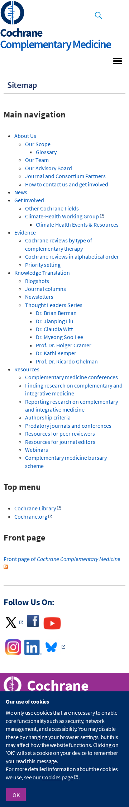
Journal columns (45, 288)
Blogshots (37, 280)
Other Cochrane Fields (52, 208)
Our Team (37, 159)
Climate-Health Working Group (62, 216)
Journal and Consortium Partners (65, 176)
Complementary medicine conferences (71, 377)
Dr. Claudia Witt (54, 329)
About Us (25, 135)
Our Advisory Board (48, 168)
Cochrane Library (35, 508)
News (20, 192)
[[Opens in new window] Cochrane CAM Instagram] (13, 653)
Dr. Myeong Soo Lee (59, 336)
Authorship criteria (48, 417)
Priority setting (43, 264)
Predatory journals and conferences (68, 425)
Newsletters (39, 296)
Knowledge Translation (42, 272)
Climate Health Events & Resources (77, 224)
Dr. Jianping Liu (54, 321)
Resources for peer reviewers (60, 433)
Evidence (25, 232)
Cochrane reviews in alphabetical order (72, 256)
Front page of (62, 558)
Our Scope (38, 144)
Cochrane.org (30, 516)
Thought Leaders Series (53, 305)
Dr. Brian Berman (56, 312)
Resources (26, 369)
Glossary (46, 152)
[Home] (12, 13)
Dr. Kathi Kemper (56, 353)
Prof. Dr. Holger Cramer (63, 345)
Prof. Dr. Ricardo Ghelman (67, 361)
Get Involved (29, 200)
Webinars (36, 449)
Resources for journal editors (60, 441)
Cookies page (57, 777)
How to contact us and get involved (66, 184)
